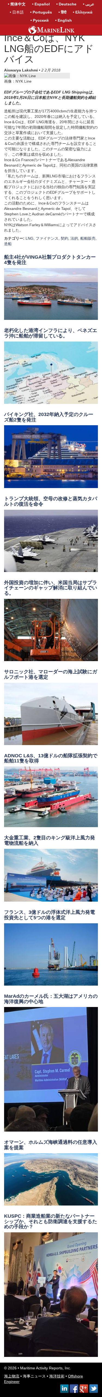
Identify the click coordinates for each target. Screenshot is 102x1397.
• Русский (39, 20)
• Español (41, 4)
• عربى (88, 4)
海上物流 (11, 1376)
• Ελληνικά (82, 12)
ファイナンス (47, 238)
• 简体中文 (17, 4)
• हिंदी (62, 12)
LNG (29, 238)
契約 (64, 238)
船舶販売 (87, 238)
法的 (74, 238)
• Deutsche (66, 4)
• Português (41, 12)
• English (63, 20)
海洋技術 (56, 1376)
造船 (8, 244)
